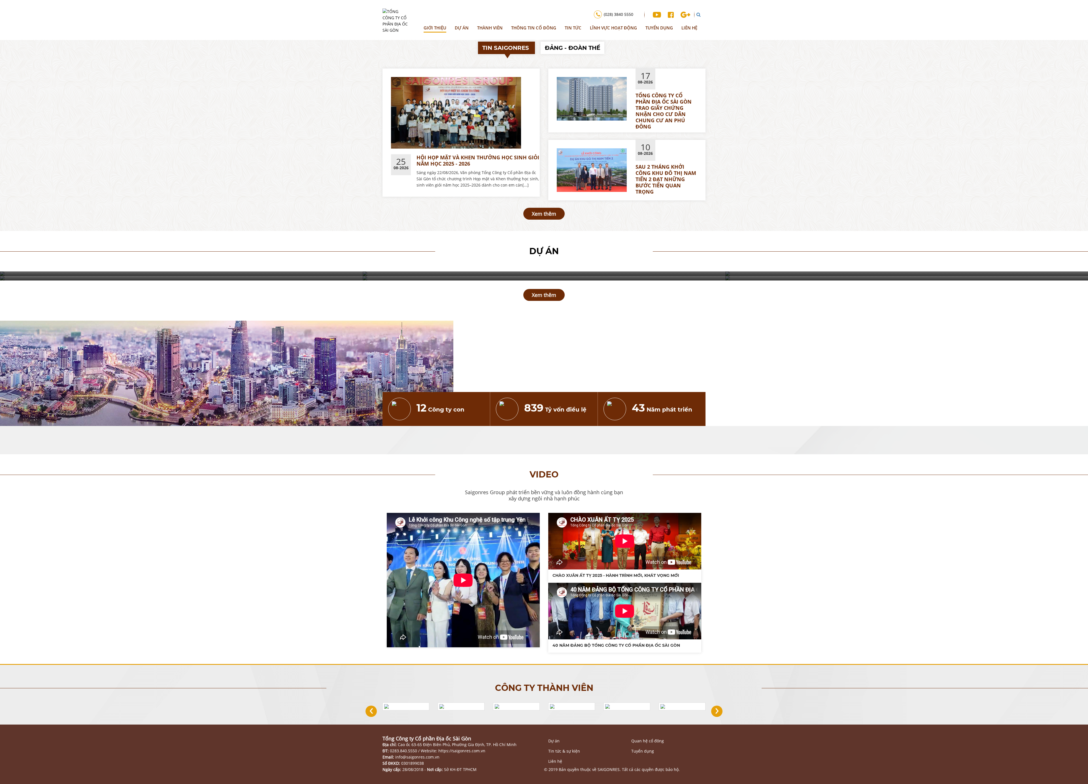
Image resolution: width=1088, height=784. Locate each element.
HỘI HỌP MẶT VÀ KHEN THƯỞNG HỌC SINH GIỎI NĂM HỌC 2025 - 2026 (477, 160)
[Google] (685, 14)
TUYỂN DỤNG (659, 28)
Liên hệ (689, 28)
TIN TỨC (573, 28)
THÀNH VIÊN (490, 28)
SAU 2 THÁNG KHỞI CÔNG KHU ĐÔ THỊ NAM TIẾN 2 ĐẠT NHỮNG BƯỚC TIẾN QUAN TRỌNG (666, 179)
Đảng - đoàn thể (572, 47)
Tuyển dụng (642, 751)
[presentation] (371, 711)
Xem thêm (544, 213)
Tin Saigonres (506, 47)
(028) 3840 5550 (618, 14)
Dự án (554, 741)
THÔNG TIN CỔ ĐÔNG (533, 28)
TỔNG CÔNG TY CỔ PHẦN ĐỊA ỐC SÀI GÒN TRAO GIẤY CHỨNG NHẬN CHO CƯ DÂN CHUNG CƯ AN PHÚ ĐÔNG (664, 111)
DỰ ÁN (462, 28)
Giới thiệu (435, 28)
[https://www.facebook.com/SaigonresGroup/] (671, 14)
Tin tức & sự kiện (564, 751)
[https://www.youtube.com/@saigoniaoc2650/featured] (657, 14)
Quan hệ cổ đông (647, 741)
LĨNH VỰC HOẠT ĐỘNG (613, 28)
